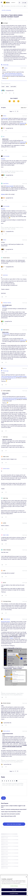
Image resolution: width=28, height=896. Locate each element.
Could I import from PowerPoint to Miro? (11, 811)
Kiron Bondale (6, 156)
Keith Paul (5, 437)
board (3, 86)
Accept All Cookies (14, 893)
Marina (5, 68)
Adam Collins (6, 535)
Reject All (14, 889)
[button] (1, 2)
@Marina (3, 158)
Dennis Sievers (6, 468)
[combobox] (14, 6)
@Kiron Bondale (9, 186)
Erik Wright (5, 23)
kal (3, 136)
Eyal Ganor (5, 275)
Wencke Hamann (7, 703)
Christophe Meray (7, 601)
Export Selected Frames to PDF (8, 816)
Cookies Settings (14, 886)
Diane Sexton (6, 329)
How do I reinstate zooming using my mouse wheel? (14, 809)
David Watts (6, 183)
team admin (13, 86)
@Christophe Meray (5, 621)
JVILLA (4, 582)
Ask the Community (6, 10)
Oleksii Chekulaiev (7, 549)
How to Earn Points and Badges (14, 824)
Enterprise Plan (23, 123)
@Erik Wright (5, 118)
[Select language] (19, 2)
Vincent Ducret (6, 257)
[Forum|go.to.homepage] (9, 3)
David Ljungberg (6, 390)
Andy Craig (5, 498)
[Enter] (2, 6)
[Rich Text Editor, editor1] (14, 789)
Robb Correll (5, 456)
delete (7, 86)
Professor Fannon (7, 302)
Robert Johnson (6, 619)
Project (11, 638)
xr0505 (4, 523)
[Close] (26, 876)
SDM (4, 570)
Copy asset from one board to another (10, 814)
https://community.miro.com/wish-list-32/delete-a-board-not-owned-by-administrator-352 (13, 75)
